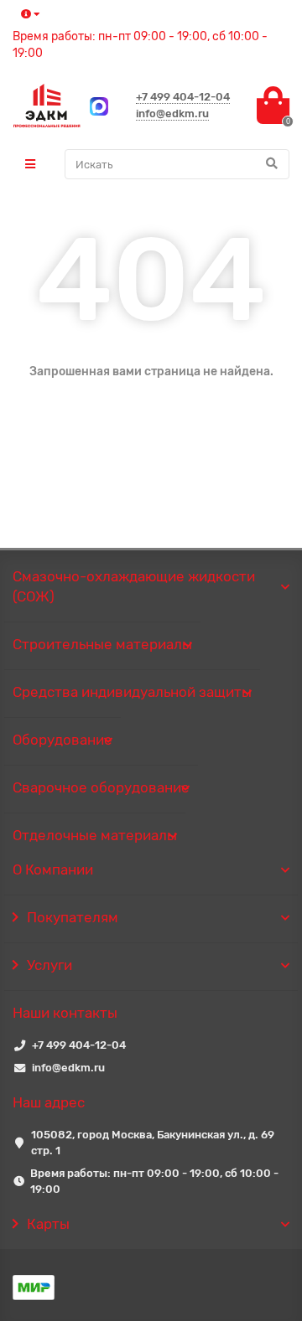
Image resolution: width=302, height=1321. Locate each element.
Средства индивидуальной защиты (132, 692)
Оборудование (62, 739)
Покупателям (72, 917)
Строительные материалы (102, 644)
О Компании (53, 869)
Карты (48, 1223)
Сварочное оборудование (101, 787)
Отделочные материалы (95, 835)
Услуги (49, 965)
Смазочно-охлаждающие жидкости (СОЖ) (134, 586)
